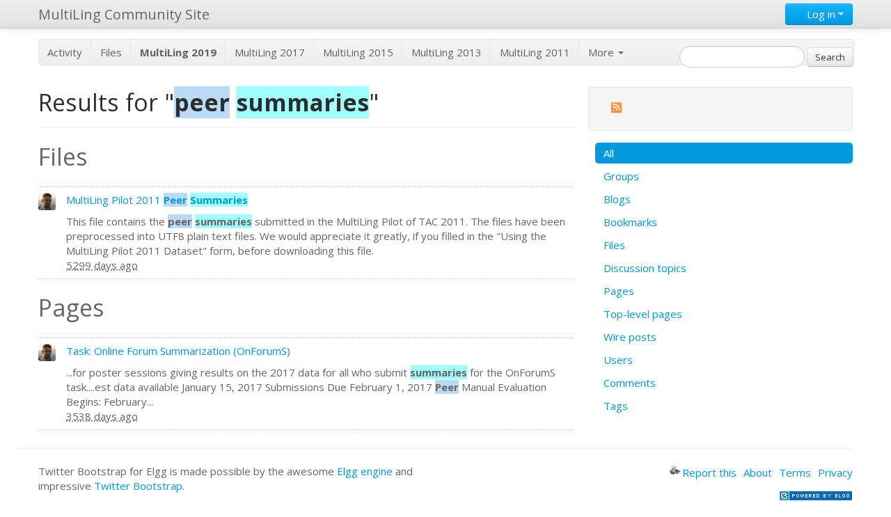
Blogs (617, 199)
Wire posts (630, 337)
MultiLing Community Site (124, 14)
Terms (795, 472)
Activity (64, 52)
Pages (619, 291)
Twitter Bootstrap (138, 486)
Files (111, 52)
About (757, 472)
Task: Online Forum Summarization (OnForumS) (178, 351)
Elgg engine (365, 471)
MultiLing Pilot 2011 (157, 200)
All (609, 153)
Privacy (835, 472)
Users (618, 360)
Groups (621, 176)
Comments (630, 383)
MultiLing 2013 (446, 52)
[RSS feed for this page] (616, 109)
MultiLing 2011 (535, 52)
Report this (709, 472)
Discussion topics (645, 268)
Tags (616, 406)
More (602, 52)
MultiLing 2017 (270, 52)
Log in (821, 14)
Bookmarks (630, 222)
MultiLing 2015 (358, 52)
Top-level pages (643, 314)
